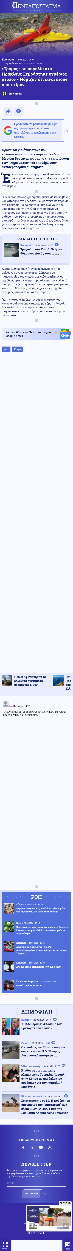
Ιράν (6, 349)
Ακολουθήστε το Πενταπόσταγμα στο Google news (31, 334)
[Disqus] (36, 743)
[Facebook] (23, 1147)
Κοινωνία (8, 59)
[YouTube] (41, 1147)
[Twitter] (32, 1147)
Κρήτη (18, 349)
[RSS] (50, 1147)
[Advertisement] (36, 516)
